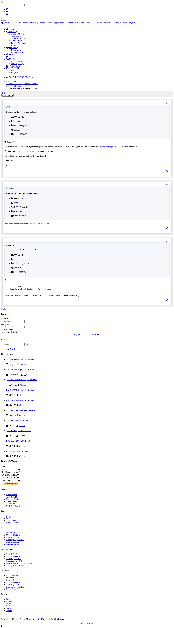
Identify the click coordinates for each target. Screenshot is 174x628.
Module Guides (12, 523)
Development (79, 23)
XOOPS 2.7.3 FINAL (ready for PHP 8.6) (22, 380)
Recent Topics (17, 52)
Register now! (79, 334)
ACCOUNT (14, 68)
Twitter (9, 610)
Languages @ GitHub (15, 540)
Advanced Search (8, 349)
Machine (16, 121)
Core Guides (11, 520)
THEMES (12, 57)
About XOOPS (17, 34)
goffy (25, 375)
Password (5, 324)
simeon (16, 259)
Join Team (10, 578)
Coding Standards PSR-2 (16, 565)
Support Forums (12, 542)
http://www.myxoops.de (39, 224)
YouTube (10, 606)
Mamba (23, 364)
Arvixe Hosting (41, 619)
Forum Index (9, 23)
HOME (11, 29)
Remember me (10, 329)
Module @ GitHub (18, 61)
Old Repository (17, 64)
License (14, 45)
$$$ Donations (12, 575)
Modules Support (52, 23)
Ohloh (8, 608)
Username (5, 319)
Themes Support (66, 23)
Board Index (16, 50)
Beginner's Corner (13, 86)
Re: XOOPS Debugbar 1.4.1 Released (20, 359)
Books (8, 516)
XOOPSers (10, 504)
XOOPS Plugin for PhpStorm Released (21, 410)
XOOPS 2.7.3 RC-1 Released (17, 421)
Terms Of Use (17, 41)
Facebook (10, 599)
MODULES (14, 59)
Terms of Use (6, 619)
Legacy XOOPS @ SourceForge (19, 563)
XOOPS (12, 32)
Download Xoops (13, 533)
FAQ (8, 518)
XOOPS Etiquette (13, 506)
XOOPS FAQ (14, 66)
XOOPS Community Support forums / (22, 84)
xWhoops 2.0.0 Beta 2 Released (18, 441)
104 (20, 268)
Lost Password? (94, 334)
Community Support (37, 23)
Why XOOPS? (17, 36)
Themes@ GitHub (13, 537)
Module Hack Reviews (111, 23)
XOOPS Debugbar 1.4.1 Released (19, 431)
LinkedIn (10, 601)
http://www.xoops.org (107, 147)
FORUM (13, 48)
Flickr (8, 604)
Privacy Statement (18, 43)
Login (13, 70)
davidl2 (16, 203)
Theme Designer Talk (130, 23)
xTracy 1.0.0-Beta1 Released (17, 451)
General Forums (21, 23)
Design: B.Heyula (87, 623)
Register (14, 73)
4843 (21, 211)
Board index (11, 81)
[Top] (167, 171)
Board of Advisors (13, 499)
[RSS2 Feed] (56, 619)
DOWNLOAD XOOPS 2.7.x (20, 77)
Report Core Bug (13, 589)
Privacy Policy (19, 619)
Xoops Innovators (13, 501)
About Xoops (11, 495)
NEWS (11, 54)
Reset (14, 332)
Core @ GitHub (12, 554)
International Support (93, 23)
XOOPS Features (18, 38)
